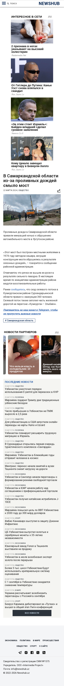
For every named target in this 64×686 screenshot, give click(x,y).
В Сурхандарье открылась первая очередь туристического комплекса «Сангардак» (30, 445)
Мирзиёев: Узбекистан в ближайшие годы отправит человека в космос (29, 457)
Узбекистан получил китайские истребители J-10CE (32, 500)
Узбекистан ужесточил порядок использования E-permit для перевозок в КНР (31, 390)
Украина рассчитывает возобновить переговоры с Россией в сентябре (26, 595)
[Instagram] (26, 653)
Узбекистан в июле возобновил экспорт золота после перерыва (28, 558)
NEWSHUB (49, 3)
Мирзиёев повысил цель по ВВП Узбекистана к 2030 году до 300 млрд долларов (31, 512)
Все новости (32, 613)
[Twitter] (38, 653)
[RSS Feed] (44, 653)
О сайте (43, 646)
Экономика (20, 474)
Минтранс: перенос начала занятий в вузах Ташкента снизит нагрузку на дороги (29, 468)
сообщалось (18, 289)
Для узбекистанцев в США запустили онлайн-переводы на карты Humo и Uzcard (31, 423)
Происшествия (51, 640)
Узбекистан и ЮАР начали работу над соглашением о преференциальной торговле (31, 490)
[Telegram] (20, 653)
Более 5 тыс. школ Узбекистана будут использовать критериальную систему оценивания (27, 571)
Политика (19, 397)
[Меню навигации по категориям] (4, 3)
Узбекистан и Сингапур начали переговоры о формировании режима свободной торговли (31, 478)
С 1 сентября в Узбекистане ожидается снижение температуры (27, 583)
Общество (19, 386)
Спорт (17, 518)
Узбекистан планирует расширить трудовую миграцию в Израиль (30, 435)
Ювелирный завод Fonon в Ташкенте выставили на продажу (26, 548)
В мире (18, 590)
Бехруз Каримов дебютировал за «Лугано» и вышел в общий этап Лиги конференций (31, 605)
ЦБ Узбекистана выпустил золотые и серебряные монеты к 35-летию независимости (26, 535)
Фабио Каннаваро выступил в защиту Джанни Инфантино (32, 523)
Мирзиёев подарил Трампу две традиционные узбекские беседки (32, 402)
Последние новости (19, 382)
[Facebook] (32, 653)
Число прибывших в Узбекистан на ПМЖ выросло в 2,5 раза (29, 413)
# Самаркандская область (19, 320)
